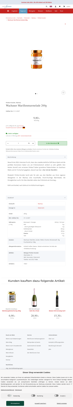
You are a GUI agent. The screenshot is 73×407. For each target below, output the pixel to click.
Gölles (57, 309)
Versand (21, 126)
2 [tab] (37, 93)
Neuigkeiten (9, 356)
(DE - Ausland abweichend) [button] (24, 136)
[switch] (9, 395)
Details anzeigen (62, 403)
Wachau (40, 204)
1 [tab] (35, 93)
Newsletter (30, 349)
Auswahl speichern (40, 403)
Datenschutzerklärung (7, 390)
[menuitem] (14, 11)
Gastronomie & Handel (34, 346)
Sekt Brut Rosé (34, 311)
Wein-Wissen (10, 353)
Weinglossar (9, 349)
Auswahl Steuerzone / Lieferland (14, 127)
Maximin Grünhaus (11, 309)
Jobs (50, 349)
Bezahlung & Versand (55, 346)
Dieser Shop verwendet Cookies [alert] (36, 372)
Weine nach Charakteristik (14, 346)
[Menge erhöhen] (33, 143)
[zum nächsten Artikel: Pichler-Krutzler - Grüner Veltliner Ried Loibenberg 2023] (65, 24)
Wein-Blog (9, 342)
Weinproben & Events (33, 342)
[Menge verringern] (8, 143)
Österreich (41, 208)
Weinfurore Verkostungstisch (36, 339)
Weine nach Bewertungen (13, 339)
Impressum (18, 390)
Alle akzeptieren (15, 403)
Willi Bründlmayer (34, 309)
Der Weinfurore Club (33, 353)
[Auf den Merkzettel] (63, 93)
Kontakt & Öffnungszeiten (56, 342)
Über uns (51, 339)
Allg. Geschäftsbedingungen (14, 368)
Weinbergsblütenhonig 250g (11, 311)
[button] (47, 7)
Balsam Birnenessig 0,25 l (57, 311)
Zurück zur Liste (11, 18)
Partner (8, 360)
